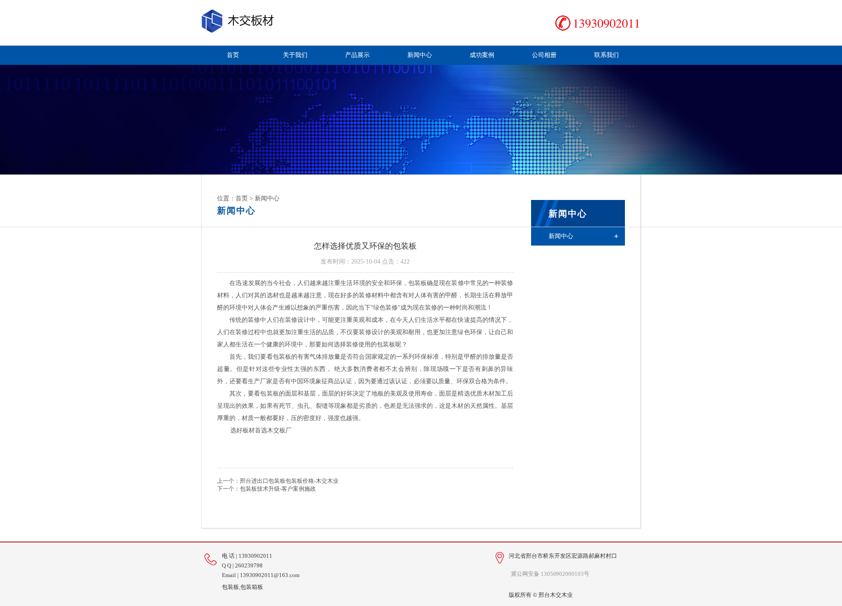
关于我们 (295, 55)
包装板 (417, 283)
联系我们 (606, 55)
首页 (233, 55)
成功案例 (482, 55)
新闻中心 (419, 55)
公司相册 (544, 55)
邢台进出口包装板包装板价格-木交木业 (289, 481)
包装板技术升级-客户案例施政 (278, 488)
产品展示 (357, 55)
